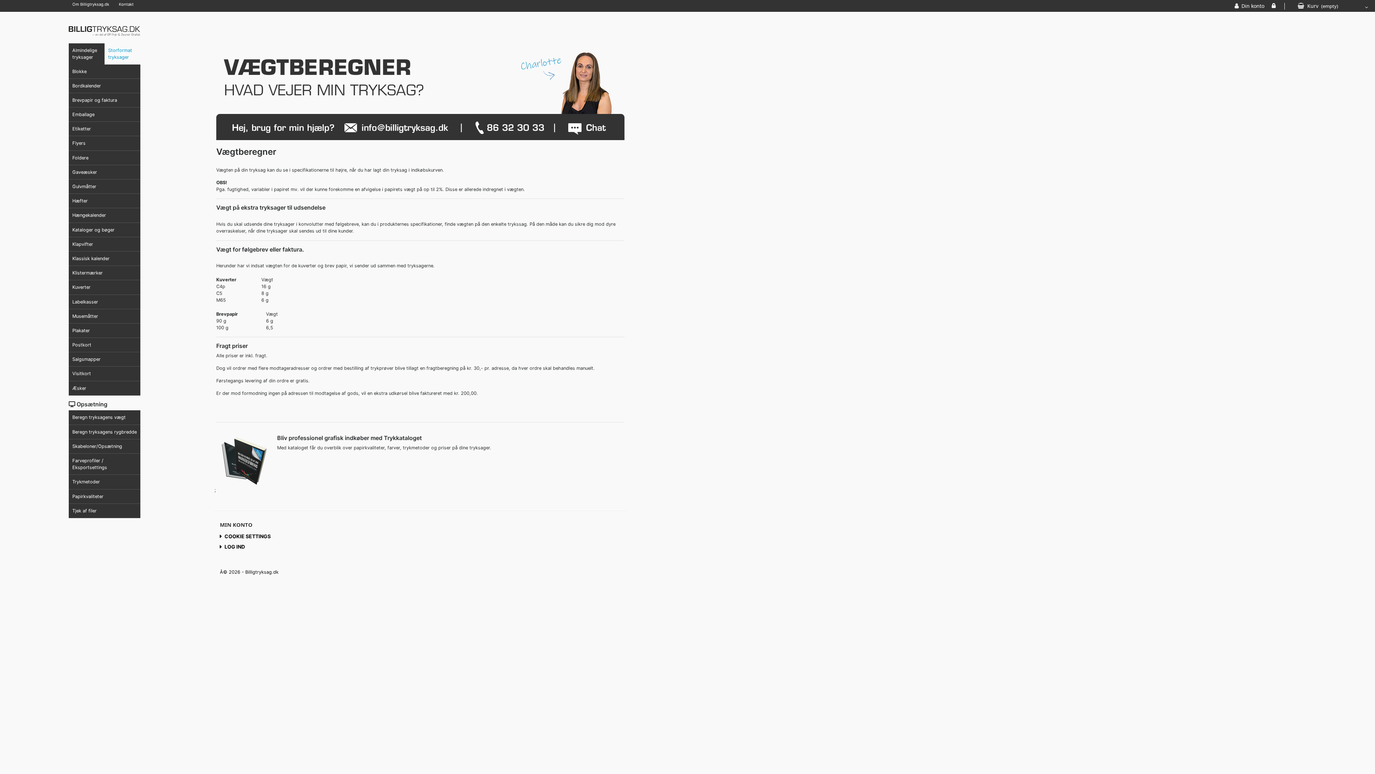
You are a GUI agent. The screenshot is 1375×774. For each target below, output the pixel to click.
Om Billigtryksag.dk (90, 4)
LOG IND (1273, 6)
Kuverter (81, 287)
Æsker (79, 388)
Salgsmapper (86, 359)
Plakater (81, 330)
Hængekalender (89, 215)
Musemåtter (85, 316)
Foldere (80, 158)
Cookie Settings (248, 536)
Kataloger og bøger (93, 230)
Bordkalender (86, 86)
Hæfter (80, 201)
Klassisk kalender (91, 258)
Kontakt (126, 4)
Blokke (79, 71)
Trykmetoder (86, 481)
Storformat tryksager (120, 54)
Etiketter (81, 129)
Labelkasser (85, 302)
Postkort (81, 345)
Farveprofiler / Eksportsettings (89, 464)
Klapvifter (82, 244)
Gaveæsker (84, 172)
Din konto (1252, 6)
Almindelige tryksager (84, 54)
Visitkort (81, 373)
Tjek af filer (84, 510)
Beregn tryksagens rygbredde (104, 432)
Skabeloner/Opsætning (97, 446)
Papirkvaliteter (87, 496)
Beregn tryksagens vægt (99, 417)
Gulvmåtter (84, 186)
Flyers (79, 143)
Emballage (83, 114)
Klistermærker (87, 273)
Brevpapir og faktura (94, 100)
